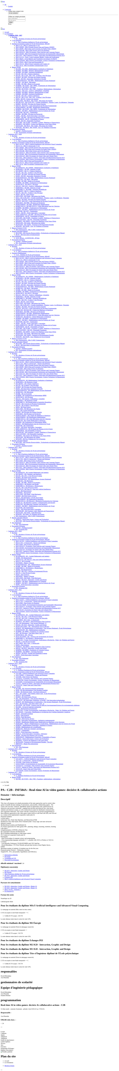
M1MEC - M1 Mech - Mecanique (26, 82)
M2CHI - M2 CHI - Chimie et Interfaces (27, 95)
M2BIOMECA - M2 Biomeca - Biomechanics (29, 486)
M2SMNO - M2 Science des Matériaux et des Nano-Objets (33, 435)
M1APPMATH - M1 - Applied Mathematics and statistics (32, 556)
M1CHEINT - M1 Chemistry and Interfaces (28, 474)
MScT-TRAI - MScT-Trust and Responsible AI (29, 62)
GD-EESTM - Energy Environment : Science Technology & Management (37, 680)
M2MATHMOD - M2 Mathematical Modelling (29, 499)
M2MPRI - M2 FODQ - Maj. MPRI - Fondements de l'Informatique (36, 109)
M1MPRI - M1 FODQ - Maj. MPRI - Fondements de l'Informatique (36, 85)
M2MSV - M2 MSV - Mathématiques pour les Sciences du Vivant (35, 111)
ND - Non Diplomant (22, 524)
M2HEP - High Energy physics (25, 718)
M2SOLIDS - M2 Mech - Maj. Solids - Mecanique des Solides (34, 126)
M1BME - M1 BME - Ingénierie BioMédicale (29, 72)
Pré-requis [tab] (7, 856)
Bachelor (14, 37)
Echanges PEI (8, 877)
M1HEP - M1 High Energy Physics (26, 477)
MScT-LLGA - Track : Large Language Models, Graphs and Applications (37, 57)
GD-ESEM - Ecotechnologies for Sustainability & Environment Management (38, 682)
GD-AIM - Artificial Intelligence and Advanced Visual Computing (35, 673)
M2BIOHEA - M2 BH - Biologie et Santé (28, 188)
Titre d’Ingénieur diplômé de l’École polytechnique (19, 874)
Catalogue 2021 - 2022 (15, 531)
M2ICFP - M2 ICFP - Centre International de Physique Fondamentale (36, 106)
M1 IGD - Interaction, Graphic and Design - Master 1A (20, 888)
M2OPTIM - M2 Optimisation (24, 425)
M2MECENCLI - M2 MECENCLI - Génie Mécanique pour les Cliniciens (38, 206)
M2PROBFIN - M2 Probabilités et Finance (28, 430)
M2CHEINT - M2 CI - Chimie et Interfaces (28, 191)
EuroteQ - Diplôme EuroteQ (24, 131)
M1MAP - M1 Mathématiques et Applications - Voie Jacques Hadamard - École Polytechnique (43, 628)
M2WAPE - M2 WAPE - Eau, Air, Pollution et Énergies (32, 226)
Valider (11, 22)
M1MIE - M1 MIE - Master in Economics (28, 482)
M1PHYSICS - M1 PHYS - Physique (27, 184)
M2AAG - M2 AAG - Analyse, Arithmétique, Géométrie (32, 90)
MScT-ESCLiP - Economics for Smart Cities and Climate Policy (34, 549)
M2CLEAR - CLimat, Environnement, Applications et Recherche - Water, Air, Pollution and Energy (45, 640)
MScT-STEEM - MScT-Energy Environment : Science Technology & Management (40, 60)
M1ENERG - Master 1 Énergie (25, 563)
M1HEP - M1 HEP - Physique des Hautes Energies (31, 77)
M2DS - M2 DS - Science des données (27, 99)
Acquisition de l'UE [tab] (10, 858)
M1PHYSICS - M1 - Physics (24, 635)
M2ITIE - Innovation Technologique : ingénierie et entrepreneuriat (35, 720)
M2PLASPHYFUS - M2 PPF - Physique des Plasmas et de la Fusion (36, 214)
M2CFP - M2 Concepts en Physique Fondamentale (31, 404)
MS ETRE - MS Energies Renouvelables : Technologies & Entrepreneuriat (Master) (40, 521)
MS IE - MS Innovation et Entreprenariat (28, 234)
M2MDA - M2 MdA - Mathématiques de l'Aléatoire (31, 581)
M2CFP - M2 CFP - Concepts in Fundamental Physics (32, 571)
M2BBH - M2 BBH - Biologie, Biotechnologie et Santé (32, 92)
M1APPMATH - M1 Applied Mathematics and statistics (32, 472)
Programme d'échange (18, 129)
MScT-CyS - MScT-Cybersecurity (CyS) (28, 45)
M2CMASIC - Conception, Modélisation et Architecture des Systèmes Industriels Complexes (43, 712)
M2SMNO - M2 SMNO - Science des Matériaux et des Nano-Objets (36, 221)
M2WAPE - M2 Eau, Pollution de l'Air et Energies (30, 439)
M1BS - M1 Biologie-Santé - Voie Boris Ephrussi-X (31, 692)
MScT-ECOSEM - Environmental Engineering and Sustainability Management (39, 605)
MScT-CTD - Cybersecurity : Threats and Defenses (31, 543)
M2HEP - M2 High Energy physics (26, 496)
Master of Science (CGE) (19, 228)
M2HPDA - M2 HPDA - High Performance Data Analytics (33, 646)
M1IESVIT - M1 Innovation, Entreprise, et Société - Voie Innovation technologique (40, 700)
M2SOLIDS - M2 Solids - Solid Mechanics (28, 512)
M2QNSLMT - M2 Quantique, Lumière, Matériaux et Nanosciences (36, 432)
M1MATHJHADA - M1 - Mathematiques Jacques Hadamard (34, 564)
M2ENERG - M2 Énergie (23, 492)
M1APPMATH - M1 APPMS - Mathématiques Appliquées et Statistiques (37, 167)
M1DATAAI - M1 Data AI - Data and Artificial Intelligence (33, 559)
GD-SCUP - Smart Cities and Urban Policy (28, 685)
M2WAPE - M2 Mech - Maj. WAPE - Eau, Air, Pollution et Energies (36, 127)
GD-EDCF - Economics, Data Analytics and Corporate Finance (34, 678)
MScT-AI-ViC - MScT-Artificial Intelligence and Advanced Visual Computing (39, 144)
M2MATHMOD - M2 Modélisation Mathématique (30, 417)
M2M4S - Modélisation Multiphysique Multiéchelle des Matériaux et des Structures (40, 722)
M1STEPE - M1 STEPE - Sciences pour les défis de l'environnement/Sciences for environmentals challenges (48, 705)
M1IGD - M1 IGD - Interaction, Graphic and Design (31, 625)
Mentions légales (9, 1066)
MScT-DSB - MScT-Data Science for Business (29, 265)
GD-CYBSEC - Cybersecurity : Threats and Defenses (31, 675)
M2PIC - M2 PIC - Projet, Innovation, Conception (30, 213)
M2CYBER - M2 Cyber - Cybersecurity (27, 643)
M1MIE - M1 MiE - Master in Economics (28, 566)
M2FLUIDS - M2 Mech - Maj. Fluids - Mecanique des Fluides (34, 101)
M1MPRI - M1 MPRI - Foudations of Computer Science (32, 631)
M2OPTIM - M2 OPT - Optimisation (27, 112)
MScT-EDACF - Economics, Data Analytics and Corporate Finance (36, 546)
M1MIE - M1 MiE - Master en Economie (28, 84)
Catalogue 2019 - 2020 (15, 663)
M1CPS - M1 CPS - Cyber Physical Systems (29, 476)
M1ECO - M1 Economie (23, 561)
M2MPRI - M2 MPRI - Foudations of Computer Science (32, 650)
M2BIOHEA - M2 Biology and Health (27, 484)
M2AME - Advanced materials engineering (28, 707)
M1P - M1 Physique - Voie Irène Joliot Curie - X (30, 633)
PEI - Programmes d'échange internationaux (28, 132)
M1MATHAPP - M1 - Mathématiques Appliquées (30, 630)
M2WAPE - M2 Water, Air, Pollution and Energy (30, 514)
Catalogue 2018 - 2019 (15, 749)
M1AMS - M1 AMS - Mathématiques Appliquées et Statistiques (34, 69)
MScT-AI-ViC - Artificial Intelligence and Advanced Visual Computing (37, 541)
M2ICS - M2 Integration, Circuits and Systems (29, 497)
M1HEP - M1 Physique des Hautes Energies (29, 387)
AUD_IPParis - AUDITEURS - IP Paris (27, 238)
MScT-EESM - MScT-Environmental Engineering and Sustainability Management (40, 54)
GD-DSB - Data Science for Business (27, 677)
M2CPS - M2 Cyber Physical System (27, 487)
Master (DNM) (16, 67)
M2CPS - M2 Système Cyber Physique (27, 405)
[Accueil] (3, 1)
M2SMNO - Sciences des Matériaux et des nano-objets (32, 740)
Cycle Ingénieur (16, 40)
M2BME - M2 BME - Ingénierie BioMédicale (29, 94)
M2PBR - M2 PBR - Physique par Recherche (29, 114)
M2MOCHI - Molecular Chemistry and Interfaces (30, 729)
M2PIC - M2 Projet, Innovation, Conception (29, 427)
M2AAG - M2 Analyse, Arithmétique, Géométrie (30, 399)
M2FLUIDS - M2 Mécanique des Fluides (28, 409)
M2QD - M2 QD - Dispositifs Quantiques (28, 121)
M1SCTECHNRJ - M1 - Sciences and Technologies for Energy (34, 636)
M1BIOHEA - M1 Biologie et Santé (26, 382)
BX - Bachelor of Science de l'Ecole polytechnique (31, 39)
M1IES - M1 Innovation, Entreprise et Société (29, 389)
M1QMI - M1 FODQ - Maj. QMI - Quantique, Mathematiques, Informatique (38, 89)
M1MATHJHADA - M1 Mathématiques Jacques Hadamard (33, 390)
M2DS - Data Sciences (22, 574)
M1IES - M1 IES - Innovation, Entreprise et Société (31, 79)
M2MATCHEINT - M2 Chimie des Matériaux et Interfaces (33, 415)
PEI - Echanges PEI (21, 529)
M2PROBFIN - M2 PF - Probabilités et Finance (30, 119)
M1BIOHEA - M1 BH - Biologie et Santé (28, 169)
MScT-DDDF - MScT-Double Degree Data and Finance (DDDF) (35, 47)
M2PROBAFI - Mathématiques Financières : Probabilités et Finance (36, 737)
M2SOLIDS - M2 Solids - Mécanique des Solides (30, 223)
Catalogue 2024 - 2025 (15, 245)
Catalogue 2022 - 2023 (15, 447)
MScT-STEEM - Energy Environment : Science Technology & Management (38, 553)
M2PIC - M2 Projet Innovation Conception (28, 509)
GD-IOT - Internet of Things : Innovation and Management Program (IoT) (37, 683)
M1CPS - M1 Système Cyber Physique (27, 385)
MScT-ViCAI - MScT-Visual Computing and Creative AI (32, 64)
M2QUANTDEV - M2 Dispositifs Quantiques (29, 434)
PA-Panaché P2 (9, 891)
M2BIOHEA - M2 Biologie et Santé (26, 400)
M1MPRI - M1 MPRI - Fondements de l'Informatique (31, 183)
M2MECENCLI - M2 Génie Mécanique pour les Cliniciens (33, 419)
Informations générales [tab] (11, 855)
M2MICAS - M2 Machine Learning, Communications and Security (35, 502)
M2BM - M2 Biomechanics (24, 569)
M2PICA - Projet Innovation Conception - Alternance (31, 734)
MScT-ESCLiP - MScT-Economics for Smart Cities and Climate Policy (37, 156)
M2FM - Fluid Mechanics (23, 717)
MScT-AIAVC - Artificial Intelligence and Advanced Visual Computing (37, 600)
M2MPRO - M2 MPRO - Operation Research (29, 651)
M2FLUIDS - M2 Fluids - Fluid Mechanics (28, 494)
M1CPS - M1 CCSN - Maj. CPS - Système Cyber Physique (33, 75)
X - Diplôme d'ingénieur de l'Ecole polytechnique (30, 670)
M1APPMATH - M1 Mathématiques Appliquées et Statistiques (34, 380)
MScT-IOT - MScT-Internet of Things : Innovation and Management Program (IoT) (40, 55)
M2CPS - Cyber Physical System (25, 573)
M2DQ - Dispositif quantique (24, 713)
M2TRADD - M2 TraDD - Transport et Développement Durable (35, 224)
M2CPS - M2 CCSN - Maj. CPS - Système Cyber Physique (33, 97)
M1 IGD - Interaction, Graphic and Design (17, 875)
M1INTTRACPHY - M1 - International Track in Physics (32, 626)
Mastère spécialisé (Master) (20, 231)
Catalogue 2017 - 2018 (15, 772)
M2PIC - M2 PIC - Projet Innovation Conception (30, 116)
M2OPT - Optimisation (22, 730)
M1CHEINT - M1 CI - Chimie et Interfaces (28, 171)
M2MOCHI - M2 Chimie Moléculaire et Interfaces (30, 420)
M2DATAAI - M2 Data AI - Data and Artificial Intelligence (33, 489)
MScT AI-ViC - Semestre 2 (12, 889)
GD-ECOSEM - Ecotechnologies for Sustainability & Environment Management (39, 764)
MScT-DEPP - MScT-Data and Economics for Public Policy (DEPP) (36, 49)
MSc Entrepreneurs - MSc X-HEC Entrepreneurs (30, 229)
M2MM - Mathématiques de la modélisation (28, 727)
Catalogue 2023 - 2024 (15, 352)
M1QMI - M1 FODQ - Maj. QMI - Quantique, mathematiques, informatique (38, 779)
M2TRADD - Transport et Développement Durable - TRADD (34, 742)
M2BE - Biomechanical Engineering (26, 708)
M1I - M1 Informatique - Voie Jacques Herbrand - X (31, 623)
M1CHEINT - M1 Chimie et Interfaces (27, 384)
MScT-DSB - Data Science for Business (27, 544)
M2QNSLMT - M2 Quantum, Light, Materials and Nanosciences (35, 511)
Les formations (8, 34)
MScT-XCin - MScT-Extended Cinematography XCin (32, 65)
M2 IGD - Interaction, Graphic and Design (17, 870)
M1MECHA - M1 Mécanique (24, 392)
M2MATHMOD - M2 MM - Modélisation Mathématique (32, 107)
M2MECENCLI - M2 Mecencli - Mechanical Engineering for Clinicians (37, 501)
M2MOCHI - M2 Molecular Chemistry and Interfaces (31, 504)
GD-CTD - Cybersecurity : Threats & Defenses (30, 760)
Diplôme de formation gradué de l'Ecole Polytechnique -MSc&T (31, 44)
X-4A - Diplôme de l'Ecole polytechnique (28, 255)
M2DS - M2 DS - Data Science (25, 194)
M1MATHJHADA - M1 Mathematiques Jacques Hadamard (33, 479)
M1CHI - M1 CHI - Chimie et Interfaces (27, 74)
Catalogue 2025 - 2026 (15, 134)
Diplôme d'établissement (19, 253)
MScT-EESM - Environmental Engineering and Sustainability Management (38, 548)
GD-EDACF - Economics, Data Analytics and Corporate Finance (35, 765)
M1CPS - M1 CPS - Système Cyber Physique (29, 173)
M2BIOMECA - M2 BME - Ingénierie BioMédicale (31, 189)
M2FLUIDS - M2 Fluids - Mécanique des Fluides (30, 196)
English (10, 6)
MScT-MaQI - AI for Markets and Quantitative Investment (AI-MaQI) (36, 59)
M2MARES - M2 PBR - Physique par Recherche (30, 203)
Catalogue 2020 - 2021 (15, 590)
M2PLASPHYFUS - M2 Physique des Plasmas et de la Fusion (34, 429)
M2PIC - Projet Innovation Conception (27, 585)
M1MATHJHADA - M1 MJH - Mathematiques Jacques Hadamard (35, 80)
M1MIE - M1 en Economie (24, 394)
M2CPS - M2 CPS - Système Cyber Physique (29, 193)
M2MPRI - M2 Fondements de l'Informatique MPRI (31, 422)
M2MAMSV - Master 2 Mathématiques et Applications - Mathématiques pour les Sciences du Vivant (45, 724)
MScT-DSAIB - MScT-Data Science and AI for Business (32, 50)
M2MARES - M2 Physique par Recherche (28, 414)
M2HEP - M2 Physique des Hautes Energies (29, 412)
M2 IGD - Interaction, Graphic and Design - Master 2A (20, 886)
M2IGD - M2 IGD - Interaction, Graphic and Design (31, 579)
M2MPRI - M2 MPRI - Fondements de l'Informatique (31, 208)
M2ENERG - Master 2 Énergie (25, 576)
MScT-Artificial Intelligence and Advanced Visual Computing (22, 879)
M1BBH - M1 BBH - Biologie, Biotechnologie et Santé (32, 70)
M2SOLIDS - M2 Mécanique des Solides (28, 437)
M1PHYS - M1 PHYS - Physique (26, 87)
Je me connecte (13, 13)
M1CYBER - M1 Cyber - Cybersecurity (27, 620)
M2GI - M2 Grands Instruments (25, 410)
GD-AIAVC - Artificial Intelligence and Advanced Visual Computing (36, 759)
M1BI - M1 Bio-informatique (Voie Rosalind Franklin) (32, 690)
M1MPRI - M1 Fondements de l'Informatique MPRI (31, 395)
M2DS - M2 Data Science (23, 407)
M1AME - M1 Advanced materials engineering (29, 688)
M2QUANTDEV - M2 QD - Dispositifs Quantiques (31, 219)
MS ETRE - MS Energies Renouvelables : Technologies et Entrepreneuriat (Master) (40, 233)
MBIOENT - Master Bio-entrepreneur (27, 744)
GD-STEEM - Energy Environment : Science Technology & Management (37, 770)
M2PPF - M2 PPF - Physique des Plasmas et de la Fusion (32, 117)
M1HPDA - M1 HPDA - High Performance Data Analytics (33, 621)
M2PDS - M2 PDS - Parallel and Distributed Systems (31, 653)
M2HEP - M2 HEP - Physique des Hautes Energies (31, 104)
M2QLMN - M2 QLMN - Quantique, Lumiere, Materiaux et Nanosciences (38, 122)
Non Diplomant (16, 236)
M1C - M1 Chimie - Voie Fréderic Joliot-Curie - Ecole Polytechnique (36, 693)
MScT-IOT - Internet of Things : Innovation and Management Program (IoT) (38, 551)
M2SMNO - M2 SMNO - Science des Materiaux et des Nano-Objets (36, 124)
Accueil (6, 32)
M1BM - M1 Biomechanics (24, 558)
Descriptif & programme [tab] (11, 860)
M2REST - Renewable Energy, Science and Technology (32, 519)
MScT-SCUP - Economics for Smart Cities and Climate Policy (34, 610)
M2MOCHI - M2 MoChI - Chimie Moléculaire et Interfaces (33, 317)
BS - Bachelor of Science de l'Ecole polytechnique (30, 355)
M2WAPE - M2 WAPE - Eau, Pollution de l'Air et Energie (33, 337)
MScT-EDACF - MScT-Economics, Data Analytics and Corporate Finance (38, 52)
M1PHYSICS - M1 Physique (24, 397)
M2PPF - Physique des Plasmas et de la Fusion (29, 735)
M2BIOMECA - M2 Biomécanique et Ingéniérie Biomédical (33, 402)
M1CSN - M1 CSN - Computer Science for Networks (31, 618)
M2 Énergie (7, 872)
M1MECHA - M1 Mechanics (24, 481)
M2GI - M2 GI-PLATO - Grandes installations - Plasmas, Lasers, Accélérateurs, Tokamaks (42, 198)
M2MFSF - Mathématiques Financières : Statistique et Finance (34, 725)
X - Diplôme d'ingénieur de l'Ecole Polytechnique (30, 775)
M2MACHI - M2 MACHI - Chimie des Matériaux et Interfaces (34, 310)
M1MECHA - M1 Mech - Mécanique (27, 179)
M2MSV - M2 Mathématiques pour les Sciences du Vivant (33, 424)
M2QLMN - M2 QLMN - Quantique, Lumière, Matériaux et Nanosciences (38, 218)
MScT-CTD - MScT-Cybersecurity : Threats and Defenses (33, 363)
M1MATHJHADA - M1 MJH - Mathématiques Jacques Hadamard (35, 178)
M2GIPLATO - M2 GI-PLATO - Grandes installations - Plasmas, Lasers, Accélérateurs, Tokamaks (45, 102)
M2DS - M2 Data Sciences (24, 491)
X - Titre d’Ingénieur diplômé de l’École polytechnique (32, 42)
